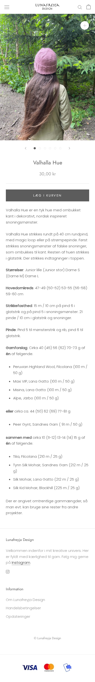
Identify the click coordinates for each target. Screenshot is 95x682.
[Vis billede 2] (40, 148)
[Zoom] (84, 25)
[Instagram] (8, 571)
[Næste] (69, 148)
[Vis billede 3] (45, 148)
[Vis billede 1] (35, 148)
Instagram (21, 562)
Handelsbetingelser (23, 607)
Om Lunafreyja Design (25, 599)
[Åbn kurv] (88, 6)
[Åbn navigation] (6, 7)
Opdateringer (18, 616)
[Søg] (80, 7)
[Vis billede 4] (50, 148)
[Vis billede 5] (55, 148)
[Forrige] (25, 148)
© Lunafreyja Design (47, 638)
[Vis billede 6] (60, 148)
